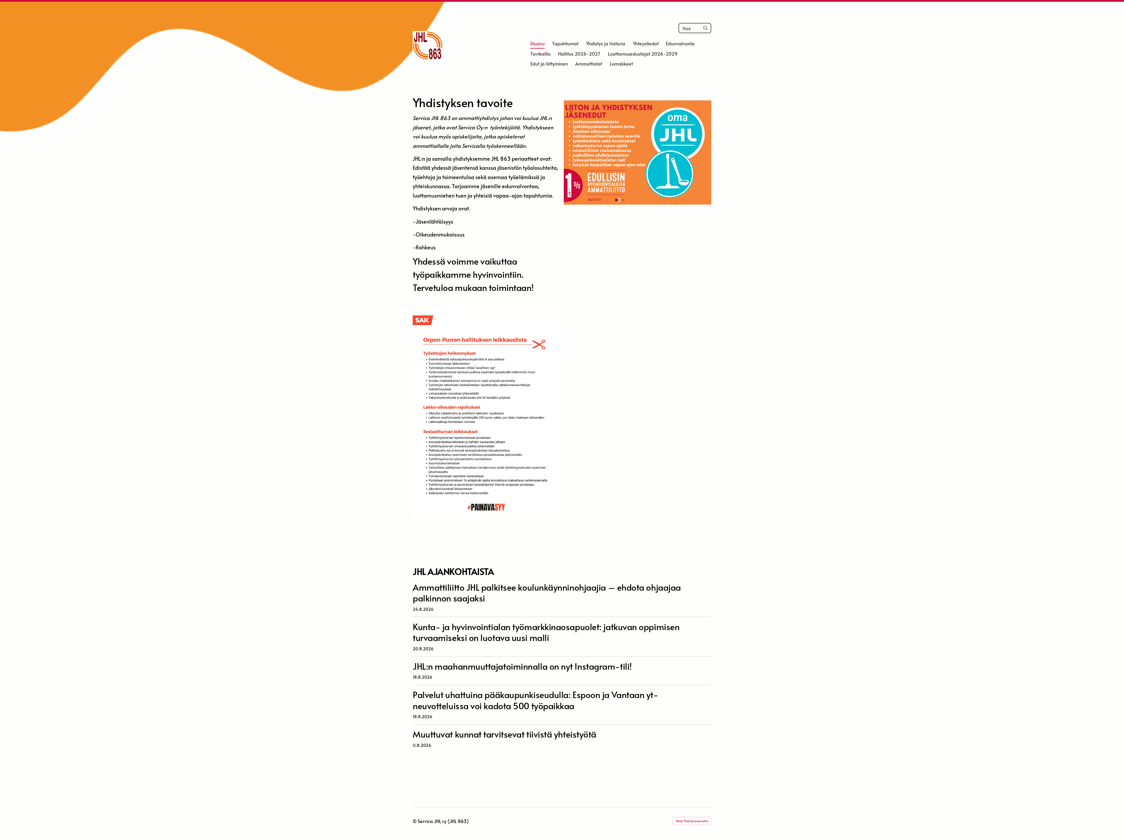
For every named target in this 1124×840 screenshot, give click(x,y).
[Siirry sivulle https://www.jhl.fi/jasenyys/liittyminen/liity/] (637, 152)
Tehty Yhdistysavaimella (692, 821)
